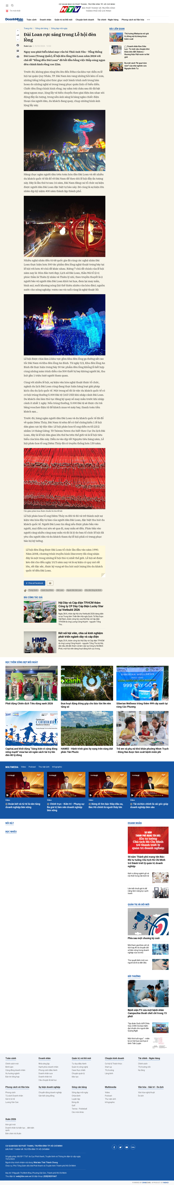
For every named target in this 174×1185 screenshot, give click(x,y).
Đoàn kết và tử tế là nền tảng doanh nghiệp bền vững (22, 805)
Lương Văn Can (11, 1102)
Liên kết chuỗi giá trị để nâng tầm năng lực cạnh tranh (138, 890)
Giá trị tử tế (10, 1099)
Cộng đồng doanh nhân (15, 1070)
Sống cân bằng (41, 28)
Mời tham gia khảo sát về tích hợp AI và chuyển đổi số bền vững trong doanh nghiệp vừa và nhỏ (138, 949)
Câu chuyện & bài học (48, 1080)
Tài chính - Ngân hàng (107, 19)
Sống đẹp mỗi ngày (59, 28)
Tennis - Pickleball (79, 1109)
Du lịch (141, 1096)
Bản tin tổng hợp (12, 1077)
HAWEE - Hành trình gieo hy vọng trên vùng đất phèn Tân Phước (87, 750)
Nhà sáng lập (44, 1064)
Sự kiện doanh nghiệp (49, 1087)
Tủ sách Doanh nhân (14, 1096)
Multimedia (11, 767)
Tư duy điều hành (79, 1064)
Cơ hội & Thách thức (113, 1064)
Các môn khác (78, 1112)
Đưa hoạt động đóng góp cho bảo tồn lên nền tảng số (86, 705)
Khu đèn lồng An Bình (93, 590)
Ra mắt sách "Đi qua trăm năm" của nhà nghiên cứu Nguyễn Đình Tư (135, 65)
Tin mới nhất (15, 11)
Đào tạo (75, 1077)
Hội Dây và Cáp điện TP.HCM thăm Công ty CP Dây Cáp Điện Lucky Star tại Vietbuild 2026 (80, 606)
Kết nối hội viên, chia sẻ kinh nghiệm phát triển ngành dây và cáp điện (80, 635)
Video (23, 767)
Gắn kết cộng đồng (46, 1096)
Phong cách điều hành (48, 1070)
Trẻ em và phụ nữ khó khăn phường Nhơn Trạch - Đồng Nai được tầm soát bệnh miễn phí (142, 750)
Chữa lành (76, 1096)
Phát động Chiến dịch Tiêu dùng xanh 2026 (29, 703)
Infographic (57, 767)
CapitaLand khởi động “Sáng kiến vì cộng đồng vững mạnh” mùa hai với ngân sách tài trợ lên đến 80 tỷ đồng (31, 752)
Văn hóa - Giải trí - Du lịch (151, 1087)
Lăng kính (109, 1073)
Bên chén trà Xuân (13, 1133)
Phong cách (10, 1092)
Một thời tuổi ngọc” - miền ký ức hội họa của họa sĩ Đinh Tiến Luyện (139, 1040)
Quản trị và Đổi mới (63, 19)
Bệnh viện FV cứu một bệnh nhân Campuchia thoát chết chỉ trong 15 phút (147, 1013)
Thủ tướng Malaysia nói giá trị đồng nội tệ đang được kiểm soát (136, 36)
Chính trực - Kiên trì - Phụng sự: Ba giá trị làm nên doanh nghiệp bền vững (66, 807)
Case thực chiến (78, 1070)
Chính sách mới (11, 1064)
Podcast (32, 767)
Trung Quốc (33, 590)
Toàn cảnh (32, 19)
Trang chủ (28, 28)
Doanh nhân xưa (46, 1073)
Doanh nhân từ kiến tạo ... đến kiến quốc (19, 1129)
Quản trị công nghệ (80, 1067)
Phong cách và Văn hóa (133, 19)
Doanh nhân (45, 19)
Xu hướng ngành (12, 1073)
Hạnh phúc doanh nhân (48, 1067)
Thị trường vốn (144, 1067)
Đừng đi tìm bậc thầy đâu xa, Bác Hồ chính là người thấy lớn (106, 805)
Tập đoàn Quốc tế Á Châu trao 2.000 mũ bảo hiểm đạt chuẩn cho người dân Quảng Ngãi (139, 1027)
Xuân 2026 (10, 1119)
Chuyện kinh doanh (85, 19)
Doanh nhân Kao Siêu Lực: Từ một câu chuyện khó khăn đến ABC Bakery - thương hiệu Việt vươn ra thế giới (137, 51)
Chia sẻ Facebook (35, 583)
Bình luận (9, 1067)
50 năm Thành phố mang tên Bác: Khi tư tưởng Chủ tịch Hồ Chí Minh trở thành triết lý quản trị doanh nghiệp (146, 861)
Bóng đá (75, 1102)
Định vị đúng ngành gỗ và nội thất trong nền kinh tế (138, 874)
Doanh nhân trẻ (45, 1077)
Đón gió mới (10, 1124)
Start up (108, 1067)
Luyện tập (76, 1099)
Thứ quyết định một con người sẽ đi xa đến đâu (138, 961)
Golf (73, 1105)
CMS (146, 1183)
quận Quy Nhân (47, 590)
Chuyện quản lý (78, 1073)
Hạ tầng (141, 1070)
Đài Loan (60, 590)
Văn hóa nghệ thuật (146, 1092)
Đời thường (134, 976)
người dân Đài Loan (74, 590)
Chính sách (142, 1064)
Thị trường (109, 1070)
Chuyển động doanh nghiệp (50, 1092)
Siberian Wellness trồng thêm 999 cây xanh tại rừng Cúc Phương (142, 705)
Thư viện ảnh (43, 767)
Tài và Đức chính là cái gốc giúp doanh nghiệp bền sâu (149, 805)
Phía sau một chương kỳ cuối (144, 938)
